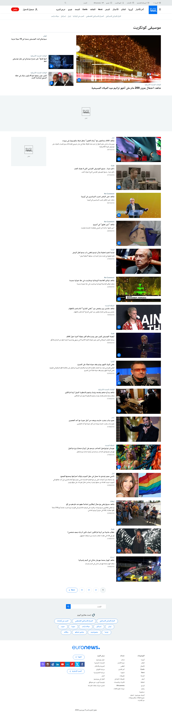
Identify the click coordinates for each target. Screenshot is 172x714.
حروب (63, 626)
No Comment (109, 194)
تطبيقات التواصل (119, 679)
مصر (112, 417)
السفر (107, 9)
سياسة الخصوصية (99, 672)
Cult (112, 166)
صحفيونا (142, 692)
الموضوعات (141, 656)
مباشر (15, 9)
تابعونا (122, 672)
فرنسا (112, 250)
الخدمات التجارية (99, 663)
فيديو (70, 9)
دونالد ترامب (55, 16)
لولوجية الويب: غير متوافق (97, 682)
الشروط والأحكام (100, 666)
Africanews (120, 685)
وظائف (66, 632)
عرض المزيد (101, 656)
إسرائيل (63, 16)
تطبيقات (122, 676)
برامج (143, 688)
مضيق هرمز (94, 632)
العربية (156, 3)
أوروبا (130, 9)
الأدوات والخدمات (119, 682)
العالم (123, 9)
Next (100, 9)
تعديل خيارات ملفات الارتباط (96, 685)
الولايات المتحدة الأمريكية (153, 85)
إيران (69, 16)
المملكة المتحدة (109, 306)
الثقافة (92, 9)
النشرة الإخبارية (77, 671)
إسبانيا (112, 557)
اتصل (103, 676)
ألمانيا (112, 362)
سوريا (73, 626)
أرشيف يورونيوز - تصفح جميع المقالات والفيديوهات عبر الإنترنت (137, 698)
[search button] (65, 3)
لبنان (113, 138)
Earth (85, 9)
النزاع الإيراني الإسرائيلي (113, 16)
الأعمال (115, 9)
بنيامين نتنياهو (79, 632)
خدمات (122, 656)
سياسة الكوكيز (100, 669)
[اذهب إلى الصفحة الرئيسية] (153, 10)
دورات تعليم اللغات (119, 688)
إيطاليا (112, 501)
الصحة (77, 9)
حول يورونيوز (100, 659)
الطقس (122, 666)
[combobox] (77, 3)
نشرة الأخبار (121, 663)
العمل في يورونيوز (99, 679)
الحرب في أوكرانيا (78, 16)
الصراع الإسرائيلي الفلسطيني (95, 16)
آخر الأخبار (140, 9)
